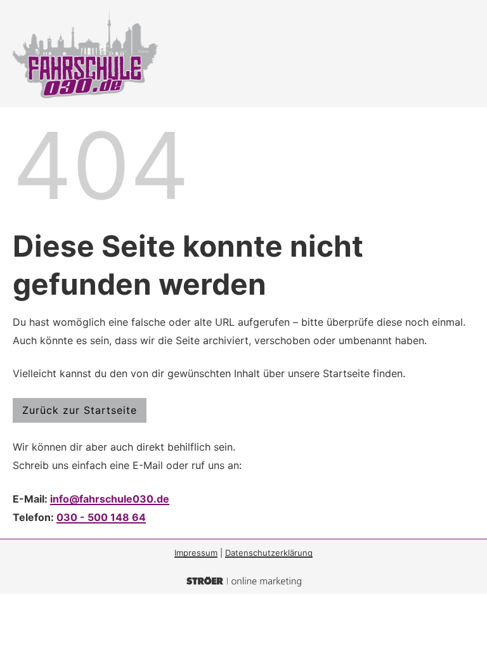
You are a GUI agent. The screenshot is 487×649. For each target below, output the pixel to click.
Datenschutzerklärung (269, 553)
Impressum (196, 553)
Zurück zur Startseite (79, 410)
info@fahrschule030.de (109, 498)
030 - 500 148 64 (101, 517)
